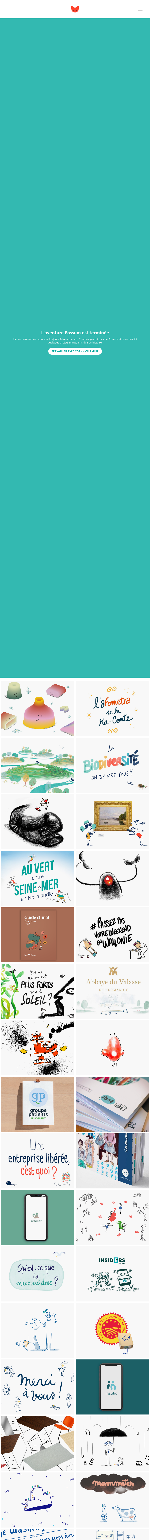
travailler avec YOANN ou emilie (75, 351)
